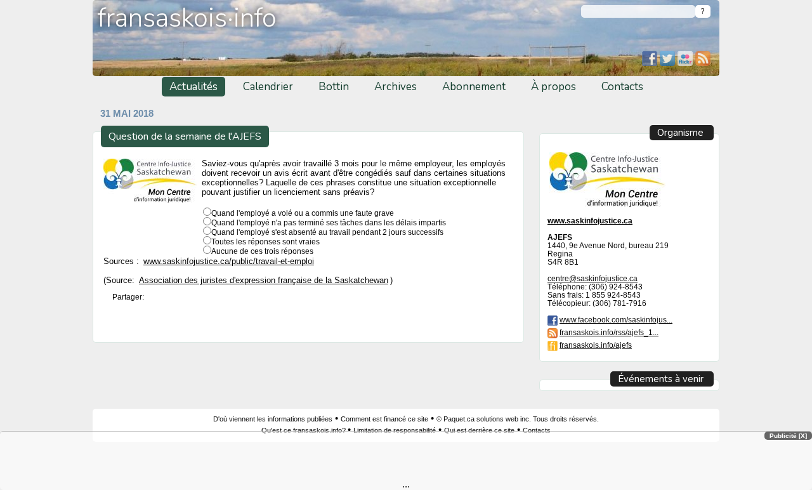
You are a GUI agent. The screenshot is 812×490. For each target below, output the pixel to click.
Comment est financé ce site (384, 419)
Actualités (193, 86)
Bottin (333, 86)
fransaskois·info (187, 18)
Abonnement (474, 86)
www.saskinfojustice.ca (589, 220)
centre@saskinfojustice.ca (592, 278)
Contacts (622, 86)
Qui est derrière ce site (479, 430)
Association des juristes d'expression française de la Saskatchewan (263, 280)
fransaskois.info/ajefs (596, 345)
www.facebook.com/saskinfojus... (616, 319)
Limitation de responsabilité (394, 430)
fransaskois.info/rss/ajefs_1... (609, 332)
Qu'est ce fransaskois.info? (304, 430)
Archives (395, 86)
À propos (553, 86)
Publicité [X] (788, 435)
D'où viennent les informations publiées (272, 419)
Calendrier (268, 86)
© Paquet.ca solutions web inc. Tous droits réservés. (517, 419)
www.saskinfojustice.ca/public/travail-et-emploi (228, 261)
